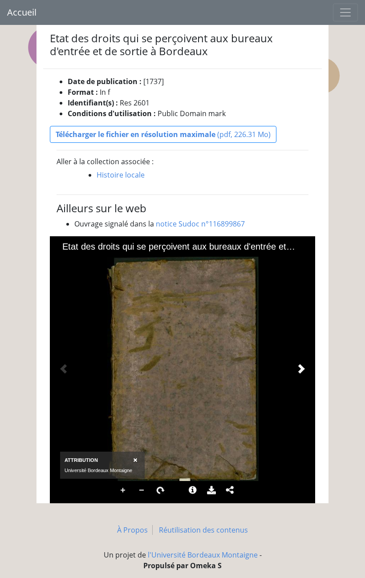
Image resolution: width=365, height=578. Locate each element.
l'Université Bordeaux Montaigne (203, 555)
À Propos (132, 530)
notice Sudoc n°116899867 (200, 224)
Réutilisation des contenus (203, 530)
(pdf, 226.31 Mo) (163, 134)
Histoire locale (121, 175)
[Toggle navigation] (345, 12)
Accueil (21, 12)
